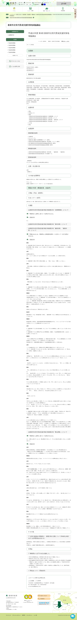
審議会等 (33, 14)
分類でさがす (18, 14)
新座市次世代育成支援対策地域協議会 (44, 14)
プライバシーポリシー (16, 615)
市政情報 (24, 14)
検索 (64, 3)
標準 (27, 4)
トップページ (12, 14)
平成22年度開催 (11, 52)
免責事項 (23, 615)
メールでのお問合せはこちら (34, 586)
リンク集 (35, 615)
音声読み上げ (46, 2)
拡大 (30, 4)
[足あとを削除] (33, 17)
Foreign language (37, 2)
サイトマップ (8, 615)
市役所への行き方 (43, 595)
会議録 (15, 39)
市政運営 (29, 14)
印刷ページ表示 (66, 41)
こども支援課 (31, 580)
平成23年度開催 (11, 49)
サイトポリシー (29, 615)
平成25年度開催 (11, 45)
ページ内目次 (31, 44)
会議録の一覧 (15, 55)
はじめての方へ (29, 2)
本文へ (21, 2)
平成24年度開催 (11, 47)
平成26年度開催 (11, 42)
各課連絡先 (42, 598)
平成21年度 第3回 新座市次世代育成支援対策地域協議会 (21, 17)
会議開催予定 (15, 31)
